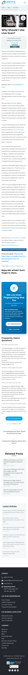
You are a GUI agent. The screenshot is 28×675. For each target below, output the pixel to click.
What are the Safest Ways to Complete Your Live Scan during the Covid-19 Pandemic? (14, 482)
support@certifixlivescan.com (11, 245)
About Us (4, 629)
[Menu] (25, 2)
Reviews (4, 631)
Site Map (4, 648)
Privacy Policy (10, 658)
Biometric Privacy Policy (9, 641)
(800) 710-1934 (8, 577)
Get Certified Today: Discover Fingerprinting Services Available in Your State (13, 519)
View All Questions (14, 418)
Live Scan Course (7, 604)
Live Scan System (7, 618)
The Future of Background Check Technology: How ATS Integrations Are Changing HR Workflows (14, 472)
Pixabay (21, 266)
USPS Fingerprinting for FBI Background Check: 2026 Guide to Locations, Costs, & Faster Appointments (14, 544)
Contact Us (5, 645)
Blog (3, 634)
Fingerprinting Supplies (9, 607)
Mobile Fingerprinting (8, 602)
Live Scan (5, 16)
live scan (16, 400)
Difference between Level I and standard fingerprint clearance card (13, 461)
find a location (17, 129)
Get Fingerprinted (14, 324)
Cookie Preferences (8, 643)
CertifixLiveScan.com (16, 237)
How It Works (6, 600)
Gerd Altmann (12, 266)
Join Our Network (7, 620)
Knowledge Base (7, 636)
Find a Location (14, 329)
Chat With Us (8, 583)
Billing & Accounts (7, 616)
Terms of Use (18, 658)
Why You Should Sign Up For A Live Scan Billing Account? (13, 490)
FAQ (3, 638)
